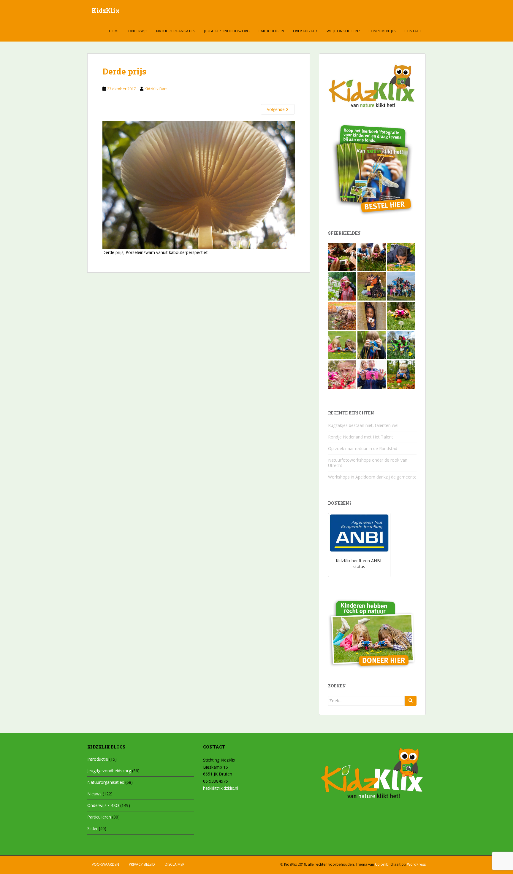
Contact (412, 31)
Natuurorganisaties (175, 31)
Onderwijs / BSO (103, 805)
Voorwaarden (105, 864)
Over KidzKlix (305, 31)
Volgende (276, 109)
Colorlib (382, 864)
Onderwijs (137, 31)
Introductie (97, 759)
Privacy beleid (142, 864)
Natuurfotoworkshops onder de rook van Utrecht (367, 462)
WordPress (416, 864)
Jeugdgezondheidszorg (227, 31)
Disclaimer (174, 864)
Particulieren (271, 31)
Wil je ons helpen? (343, 31)
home (114, 31)
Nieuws (94, 794)
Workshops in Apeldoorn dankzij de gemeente (372, 477)
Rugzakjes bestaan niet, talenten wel (363, 425)
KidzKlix (106, 10)
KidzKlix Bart (156, 88)
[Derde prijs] (198, 184)
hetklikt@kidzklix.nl (220, 788)
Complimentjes (381, 31)
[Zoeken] (411, 701)
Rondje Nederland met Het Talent (360, 437)
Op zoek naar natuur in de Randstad (362, 448)
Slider (92, 828)
